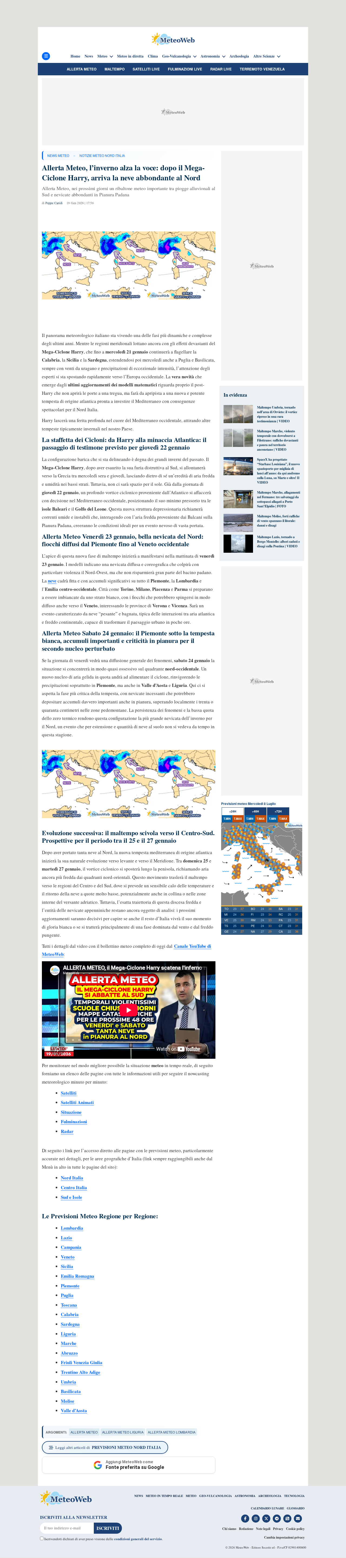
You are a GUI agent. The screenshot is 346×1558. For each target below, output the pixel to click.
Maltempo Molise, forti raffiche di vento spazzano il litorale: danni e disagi (278, 521)
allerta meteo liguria (123, 1432)
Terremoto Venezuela (262, 69)
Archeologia (239, 56)
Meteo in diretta (130, 56)
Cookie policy (295, 1528)
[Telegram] (277, 1519)
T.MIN (227, 819)
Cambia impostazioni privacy (284, 1537)
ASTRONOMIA (245, 1496)
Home (75, 56)
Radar (67, 1131)
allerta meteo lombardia (172, 1432)
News (89, 56)
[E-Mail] (298, 1519)
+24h (232, 811)
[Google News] (287, 1519)
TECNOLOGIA (294, 1496)
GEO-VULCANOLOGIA (215, 1496)
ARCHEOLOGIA (269, 1496)
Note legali (263, 1528)
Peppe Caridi (53, 203)
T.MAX (238, 819)
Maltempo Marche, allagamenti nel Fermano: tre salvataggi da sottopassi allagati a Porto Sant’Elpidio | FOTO (278, 499)
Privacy (278, 1528)
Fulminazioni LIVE (185, 69)
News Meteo (58, 155)
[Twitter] (266, 1519)
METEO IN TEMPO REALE (164, 1496)
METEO (191, 1496)
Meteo (102, 56)
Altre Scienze (264, 56)
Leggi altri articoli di (108, 1447)
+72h (278, 811)
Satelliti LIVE (146, 69)
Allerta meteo (82, 69)
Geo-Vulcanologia (176, 56)
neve (52, 580)
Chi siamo (229, 1528)
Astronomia (210, 56)
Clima (153, 56)
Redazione (246, 1528)
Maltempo (115, 69)
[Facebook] (245, 1519)
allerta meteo (84, 1432)
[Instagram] (256, 1519)
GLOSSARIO (296, 1508)
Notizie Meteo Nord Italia (102, 155)
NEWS (138, 1496)
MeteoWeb (242, 1547)
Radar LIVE (221, 69)
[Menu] (46, 56)
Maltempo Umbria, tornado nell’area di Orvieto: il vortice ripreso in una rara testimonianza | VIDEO (277, 414)
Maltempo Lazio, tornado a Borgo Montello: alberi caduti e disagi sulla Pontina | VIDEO (278, 541)
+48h (255, 811)
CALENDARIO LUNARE (267, 1508)
